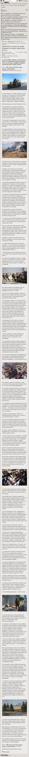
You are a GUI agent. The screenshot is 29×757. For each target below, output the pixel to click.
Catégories (25, 3)
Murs (5, 10)
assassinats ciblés (7, 52)
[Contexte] (21, 52)
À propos (3, 7)
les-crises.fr (12, 41)
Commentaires (21, 5)
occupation (4, 53)
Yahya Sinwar (6, 57)
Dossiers (3, 5)
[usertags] (19, 52)
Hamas (4, 56)
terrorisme (13, 53)
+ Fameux (11, 5)
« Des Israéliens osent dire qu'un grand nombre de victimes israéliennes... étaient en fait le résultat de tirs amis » (14, 31)
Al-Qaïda (9, 56)
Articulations (15, 3)
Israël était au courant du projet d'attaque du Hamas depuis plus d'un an (13, 48)
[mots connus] (22, 52)
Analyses (9, 3)
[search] (10, 1)
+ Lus (7, 5)
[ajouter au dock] (24, 52)
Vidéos (15, 5)
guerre (3, 54)
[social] (17, 52)
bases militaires (14, 56)
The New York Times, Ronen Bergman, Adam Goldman (12, 68)
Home (2, 3)
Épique (20, 3)
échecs (8, 53)
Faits (5, 3)
